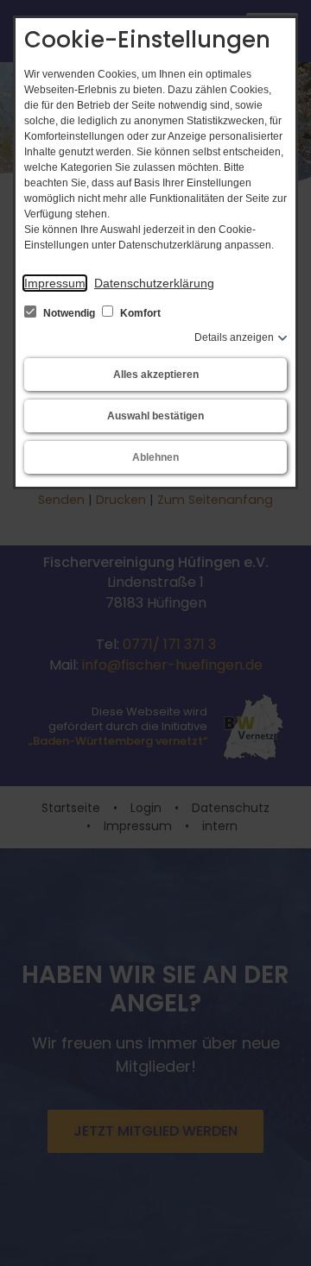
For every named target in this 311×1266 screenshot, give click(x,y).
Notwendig (69, 313)
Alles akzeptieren (156, 374)
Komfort (139, 313)
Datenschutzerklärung (154, 283)
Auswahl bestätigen (155, 416)
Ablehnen (155, 457)
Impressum (55, 283)
